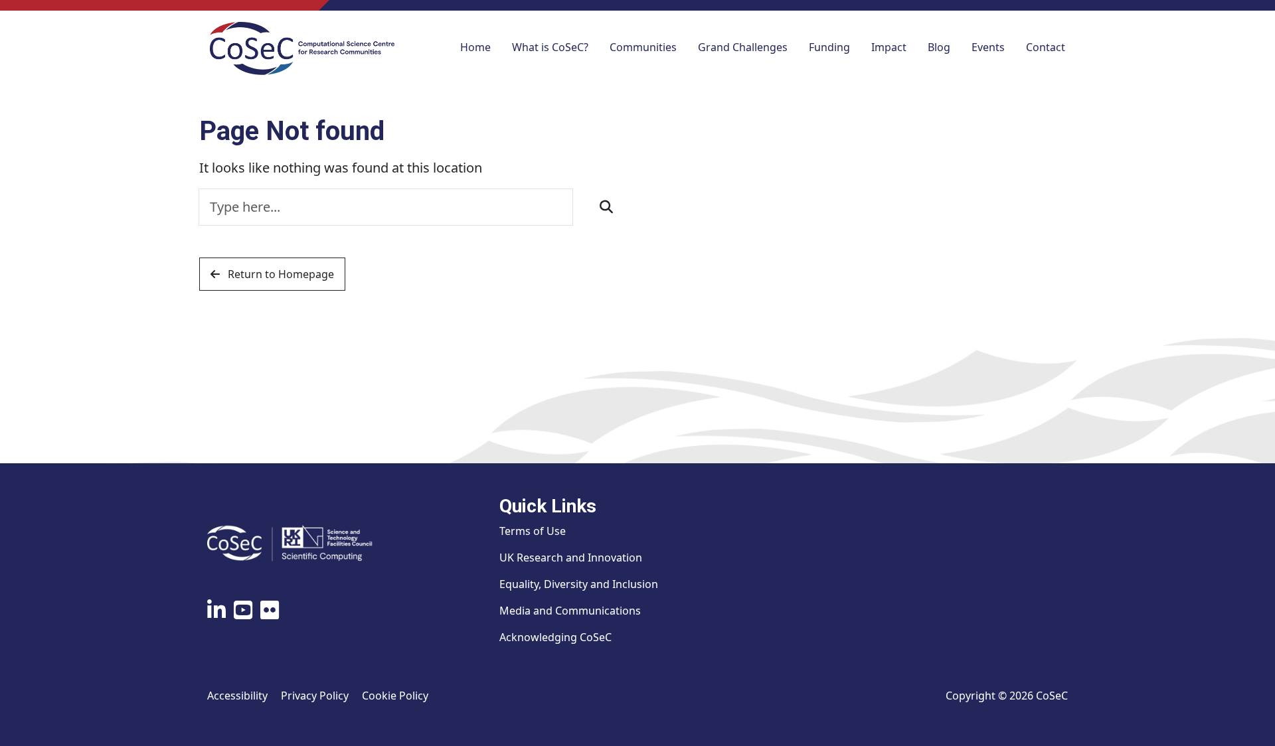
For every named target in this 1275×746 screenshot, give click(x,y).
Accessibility (237, 695)
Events (988, 47)
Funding (829, 47)
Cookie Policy (395, 695)
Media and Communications (570, 610)
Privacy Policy (315, 695)
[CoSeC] (302, 48)
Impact (888, 47)
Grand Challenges (743, 47)
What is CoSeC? (550, 47)
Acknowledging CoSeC (555, 637)
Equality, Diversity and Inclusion (578, 584)
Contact (1045, 47)
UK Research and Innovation (570, 557)
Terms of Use (532, 531)
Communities (643, 47)
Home (475, 47)
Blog (939, 47)
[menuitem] (475, 48)
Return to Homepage (279, 274)
